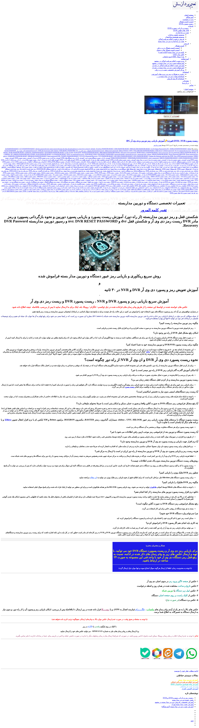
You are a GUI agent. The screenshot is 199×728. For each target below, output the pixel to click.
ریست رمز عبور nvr (127, 184)
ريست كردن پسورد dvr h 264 (129, 173)
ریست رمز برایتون (105, 182)
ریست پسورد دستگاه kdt (16, 176)
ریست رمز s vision (142, 182)
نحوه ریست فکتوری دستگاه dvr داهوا (142, 189)
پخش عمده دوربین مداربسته (182, 700)
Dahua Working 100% (126, 150)
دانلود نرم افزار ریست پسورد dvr (32, 167)
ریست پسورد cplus (35, 173)
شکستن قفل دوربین (127, 186)
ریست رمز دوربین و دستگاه (178, 184)
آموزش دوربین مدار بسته (188, 680)
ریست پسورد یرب (113, 180)
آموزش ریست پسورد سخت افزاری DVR (123, 160)
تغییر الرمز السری (184, 210)
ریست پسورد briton (48, 173)
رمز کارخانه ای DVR (56, 171)
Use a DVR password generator (183, 156)
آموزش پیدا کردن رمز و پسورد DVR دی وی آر (46, 158)
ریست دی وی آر (29, 180)
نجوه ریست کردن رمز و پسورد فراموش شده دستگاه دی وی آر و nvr (50, 187)
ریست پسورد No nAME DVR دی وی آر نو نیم (38, 174)
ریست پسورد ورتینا (125, 180)
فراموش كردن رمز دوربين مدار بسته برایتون (79, 186)
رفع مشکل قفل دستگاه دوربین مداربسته (123, 169)
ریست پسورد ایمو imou (109, 176)
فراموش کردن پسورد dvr (57, 186)
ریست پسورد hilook (70, 174)
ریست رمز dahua (6, 180)
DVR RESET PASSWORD (67, 150)
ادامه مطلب (193, 671)
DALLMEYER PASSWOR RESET (144, 150)
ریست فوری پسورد (64, 184)
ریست (117, 173)
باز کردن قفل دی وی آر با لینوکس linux (99, 162)
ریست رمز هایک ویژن (114, 184)
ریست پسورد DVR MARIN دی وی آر (153, 174)
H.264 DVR (77, 152)
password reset (142, 154)
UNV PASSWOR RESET (140, 156)
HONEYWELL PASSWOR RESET (147, 152)
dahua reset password (111, 150)
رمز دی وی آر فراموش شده (111, 171)
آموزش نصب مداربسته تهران (182, 704)
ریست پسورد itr (58, 174)
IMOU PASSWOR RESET (188, 152)
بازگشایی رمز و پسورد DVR (24, 162)
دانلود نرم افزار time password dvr (54, 167)
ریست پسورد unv (174, 176)
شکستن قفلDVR (99, 186)
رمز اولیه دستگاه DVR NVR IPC (47, 169)
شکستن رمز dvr (181, 186)
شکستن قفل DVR (140, 186)
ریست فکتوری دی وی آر (78, 184)
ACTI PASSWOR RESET (27, 149)
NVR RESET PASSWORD (105, 154)
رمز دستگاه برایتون (127, 171)
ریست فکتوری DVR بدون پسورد (96, 184)
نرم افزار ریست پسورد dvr (38, 189)
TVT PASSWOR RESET (105, 156)
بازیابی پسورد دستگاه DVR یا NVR (187, 163)
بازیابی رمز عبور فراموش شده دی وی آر (124, 163)
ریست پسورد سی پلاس (23, 178)
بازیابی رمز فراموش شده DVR (101, 163)
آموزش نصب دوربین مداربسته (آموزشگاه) (177, 707)
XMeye (8, 420)
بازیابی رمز (172, 163)
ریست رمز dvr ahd (181, 182)
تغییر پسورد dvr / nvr (86, 165)
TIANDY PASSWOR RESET (70, 156)
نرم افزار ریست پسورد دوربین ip (100, 191)
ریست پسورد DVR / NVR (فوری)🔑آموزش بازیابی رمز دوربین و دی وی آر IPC (162, 141)
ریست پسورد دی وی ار (51, 178)
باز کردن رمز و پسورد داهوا (167, 162)
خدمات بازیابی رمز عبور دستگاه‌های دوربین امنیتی (109, 167)
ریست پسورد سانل (38, 178)
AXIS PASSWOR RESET (121, 149)
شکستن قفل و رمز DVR (113, 186)
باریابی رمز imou (15, 160)
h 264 (67, 152)
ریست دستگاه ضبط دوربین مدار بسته (46, 180)
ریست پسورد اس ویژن (125, 176)
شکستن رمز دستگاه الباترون (156, 186)
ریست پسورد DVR (9, 173)
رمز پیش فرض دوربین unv (185, 171)
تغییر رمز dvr (24, 165)
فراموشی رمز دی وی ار (110, 187)
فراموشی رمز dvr (192, 187)
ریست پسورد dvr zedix (134, 174)
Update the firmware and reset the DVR (161, 156)
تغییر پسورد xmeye (73, 165)
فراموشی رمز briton (21, 186)
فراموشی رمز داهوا (138, 187)
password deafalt (119, 154)
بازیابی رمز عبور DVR (144, 163)
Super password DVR (53, 156)
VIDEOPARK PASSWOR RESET (137, 158)
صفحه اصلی (188, 89)
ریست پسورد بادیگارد (94, 176)
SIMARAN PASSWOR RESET (37, 156)
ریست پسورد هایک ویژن (168, 180)
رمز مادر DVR (33, 171)
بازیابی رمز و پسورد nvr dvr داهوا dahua (29, 163)
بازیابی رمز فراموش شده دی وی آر (53, 163)
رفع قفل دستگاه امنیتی (14, 167)
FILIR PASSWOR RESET (16, 152)
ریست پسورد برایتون (64, 176)
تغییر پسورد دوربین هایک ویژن (57, 165)
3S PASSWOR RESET (12, 149)
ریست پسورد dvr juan (173, 174)
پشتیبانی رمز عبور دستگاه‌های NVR (135, 165)
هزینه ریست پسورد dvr (188, 193)
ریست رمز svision (130, 182)
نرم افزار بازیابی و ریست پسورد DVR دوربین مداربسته (64, 189)
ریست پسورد (90, 173)
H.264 (71, 152)
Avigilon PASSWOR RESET (104, 149)
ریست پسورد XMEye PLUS (159, 176)
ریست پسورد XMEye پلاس (141, 176)
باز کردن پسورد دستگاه (184, 162)
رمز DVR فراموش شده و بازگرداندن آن (83, 169)
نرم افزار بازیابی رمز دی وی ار (91, 189)
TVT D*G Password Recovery (88, 156)
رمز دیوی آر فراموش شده (94, 171)
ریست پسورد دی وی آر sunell (134, 178)
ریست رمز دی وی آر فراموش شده (158, 184)
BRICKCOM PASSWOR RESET (140, 149)
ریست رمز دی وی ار (141, 184)
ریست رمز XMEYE (117, 182)
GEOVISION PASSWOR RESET (54, 152)
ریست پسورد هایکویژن (153, 180)
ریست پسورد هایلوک (138, 180)
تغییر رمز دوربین (168, 167)
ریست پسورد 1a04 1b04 (77, 173)
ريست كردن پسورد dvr (146, 173)
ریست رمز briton (18, 180)
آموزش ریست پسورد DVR (23, 158)
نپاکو (148, 352)
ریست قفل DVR (52, 184)
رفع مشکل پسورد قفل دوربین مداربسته (149, 169)
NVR (68, 154)
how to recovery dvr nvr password (169, 152)
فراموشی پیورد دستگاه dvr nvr (38, 186)
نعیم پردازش (157, 145)
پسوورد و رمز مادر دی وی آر (155, 165)
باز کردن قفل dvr (131, 162)
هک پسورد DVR (175, 193)
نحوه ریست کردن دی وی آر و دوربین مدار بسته (115, 189)
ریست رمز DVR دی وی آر (167, 182)
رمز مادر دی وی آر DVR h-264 (18, 171)
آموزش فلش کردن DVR (67, 160)
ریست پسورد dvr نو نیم (118, 174)
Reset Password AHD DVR (177, 154)
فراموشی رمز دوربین (124, 187)
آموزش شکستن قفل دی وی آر (100, 160)
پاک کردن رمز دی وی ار (171, 165)
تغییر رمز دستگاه (14, 165)
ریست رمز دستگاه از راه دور (35, 182)
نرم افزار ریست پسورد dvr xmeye (18, 189)
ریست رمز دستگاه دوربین (17, 182)
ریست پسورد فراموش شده (186, 180)
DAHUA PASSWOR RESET (178, 149)
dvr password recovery (30, 150)
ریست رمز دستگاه (81, 182)
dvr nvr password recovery (183, 150)
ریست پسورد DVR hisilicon (189, 174)
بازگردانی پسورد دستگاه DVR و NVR (59, 162)
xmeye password (153, 158)
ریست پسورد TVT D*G (188, 176)
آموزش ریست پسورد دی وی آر (176, 160)
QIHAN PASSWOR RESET (160, 154)
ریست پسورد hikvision (84, 174)
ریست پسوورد (90, 180)
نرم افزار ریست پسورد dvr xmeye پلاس (165, 191)
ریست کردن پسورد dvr (19, 184)
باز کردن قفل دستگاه (118, 162)
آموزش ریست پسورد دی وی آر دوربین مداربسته (151, 160)
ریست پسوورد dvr (79, 180)
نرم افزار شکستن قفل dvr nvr (79, 191)
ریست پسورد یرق (101, 180)
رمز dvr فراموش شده (103, 169)
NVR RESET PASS (91, 154)
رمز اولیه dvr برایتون (63, 169)
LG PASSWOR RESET (59, 154)
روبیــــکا (105, 609)
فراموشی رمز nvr (164, 187)
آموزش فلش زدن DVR (83, 160)
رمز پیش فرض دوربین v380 (167, 171)
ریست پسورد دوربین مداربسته (173, 178)
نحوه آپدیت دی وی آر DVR (20, 187)
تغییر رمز (31, 165)
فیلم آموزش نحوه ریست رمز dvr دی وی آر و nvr (87, 187)
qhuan (149, 154)
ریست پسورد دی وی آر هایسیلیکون (70, 178)
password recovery (131, 154)
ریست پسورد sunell (17, 174)
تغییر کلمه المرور (154, 210)
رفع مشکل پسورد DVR (184, 169)
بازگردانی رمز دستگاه (40, 162)
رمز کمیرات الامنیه (44, 171)
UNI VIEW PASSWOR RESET (123, 156)
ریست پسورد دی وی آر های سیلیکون (93, 178)
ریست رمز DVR (193, 182)
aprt (192, 721)
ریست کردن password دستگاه (36, 184)
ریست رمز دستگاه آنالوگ (52, 182)
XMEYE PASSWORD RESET (168, 158)
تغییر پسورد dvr (98, 165)
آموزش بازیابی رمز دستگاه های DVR (72, 158)
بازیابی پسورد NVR (9, 162)
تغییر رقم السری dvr (41, 165)
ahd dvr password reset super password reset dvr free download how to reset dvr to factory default (65, 149)
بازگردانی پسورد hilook (78, 162)
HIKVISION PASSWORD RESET (110, 152)
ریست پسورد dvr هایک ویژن (102, 174)
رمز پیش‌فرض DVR (152, 171)
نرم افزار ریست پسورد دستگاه (120, 191)
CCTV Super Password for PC (160, 149)
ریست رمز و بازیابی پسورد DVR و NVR (178, 698)
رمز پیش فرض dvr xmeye (28, 169)
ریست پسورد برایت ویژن (79, 176)
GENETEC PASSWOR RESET (34, 152)
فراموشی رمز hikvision (178, 187)
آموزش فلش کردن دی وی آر (50, 160)
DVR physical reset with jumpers (48, 150)
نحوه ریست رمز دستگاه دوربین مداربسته (168, 189)
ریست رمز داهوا (93, 182)
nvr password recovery (77, 154)
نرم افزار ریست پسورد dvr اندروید (142, 191)
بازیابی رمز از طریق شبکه (160, 163)
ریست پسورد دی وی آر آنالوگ (114, 178)
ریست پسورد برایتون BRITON (47, 176)
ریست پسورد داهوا (31, 176)
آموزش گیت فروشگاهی (189, 687)
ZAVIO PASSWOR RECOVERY (188, 158)
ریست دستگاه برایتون (66, 180)
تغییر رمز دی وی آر (156, 167)
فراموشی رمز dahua (8, 186)
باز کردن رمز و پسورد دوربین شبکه (148, 162)
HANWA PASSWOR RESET (90, 152)
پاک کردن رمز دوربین (186, 165)
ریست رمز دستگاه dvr (68, 182)
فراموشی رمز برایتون (152, 187)
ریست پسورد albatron (62, 173)
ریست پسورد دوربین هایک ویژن (154, 178)
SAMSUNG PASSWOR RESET (17, 156)
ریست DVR (111, 173)
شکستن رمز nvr (170, 186)
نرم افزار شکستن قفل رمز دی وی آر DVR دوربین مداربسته (51, 191)
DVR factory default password (164, 150)
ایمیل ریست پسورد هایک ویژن (31, 160)
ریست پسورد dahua (22, 173)
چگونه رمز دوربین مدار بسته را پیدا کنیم (138, 167)
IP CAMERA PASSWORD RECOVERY (23, 154)
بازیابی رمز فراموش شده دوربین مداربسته (78, 163)
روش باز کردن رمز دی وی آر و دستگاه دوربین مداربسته (171, 173)
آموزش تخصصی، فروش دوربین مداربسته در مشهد (174, 702)
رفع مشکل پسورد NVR (169, 169)
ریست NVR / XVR (100, 173)
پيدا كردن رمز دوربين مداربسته (113, 165)
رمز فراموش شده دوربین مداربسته (75, 171)
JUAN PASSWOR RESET (43, 154)
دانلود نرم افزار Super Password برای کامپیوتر (79, 167)
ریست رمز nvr (153, 182)
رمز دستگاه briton (139, 171)
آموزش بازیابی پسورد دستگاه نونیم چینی (97, 158)
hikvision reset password (128, 152)
